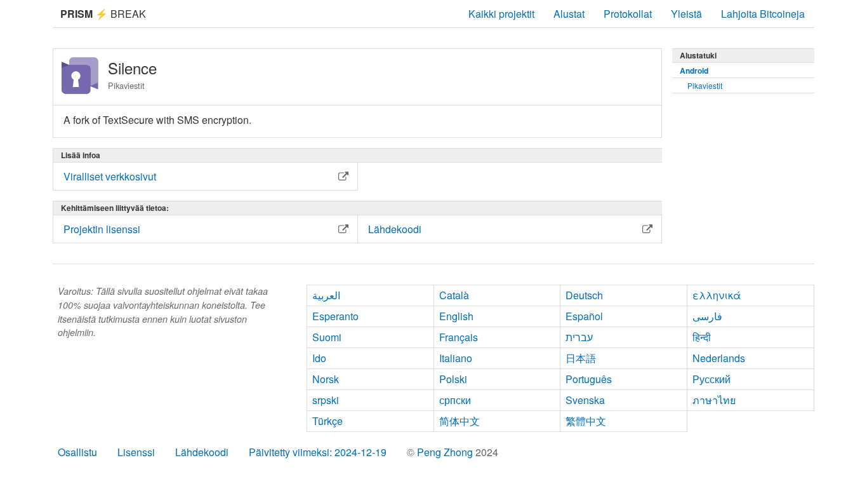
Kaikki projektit (501, 13)
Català (454, 295)
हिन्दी (701, 337)
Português (589, 379)
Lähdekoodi (201, 452)
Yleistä (686, 13)
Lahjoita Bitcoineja (763, 13)
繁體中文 (586, 421)
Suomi (326, 337)
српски (455, 400)
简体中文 (459, 421)
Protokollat (628, 13)
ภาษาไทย (714, 400)
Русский (711, 379)
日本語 (581, 358)
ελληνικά (716, 295)
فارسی (707, 316)
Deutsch (584, 295)
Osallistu (77, 452)
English (456, 316)
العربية (326, 295)
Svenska (585, 400)
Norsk (325, 379)
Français (458, 337)
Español (584, 316)
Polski (453, 379)
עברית (579, 337)
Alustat (569, 13)
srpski (325, 400)
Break (103, 13)
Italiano (455, 358)
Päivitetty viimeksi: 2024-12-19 (318, 452)
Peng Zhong (446, 452)
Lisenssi (136, 452)
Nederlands (718, 358)
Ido (319, 358)
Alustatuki (698, 55)
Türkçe (327, 421)
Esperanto (335, 316)
